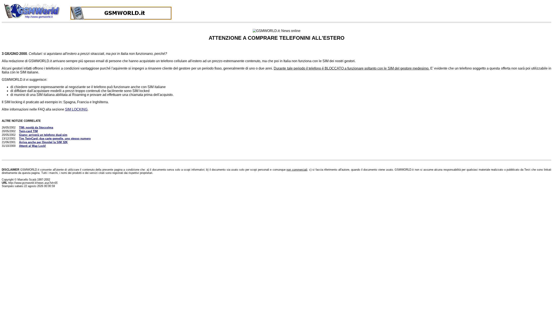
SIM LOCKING (76, 109)
